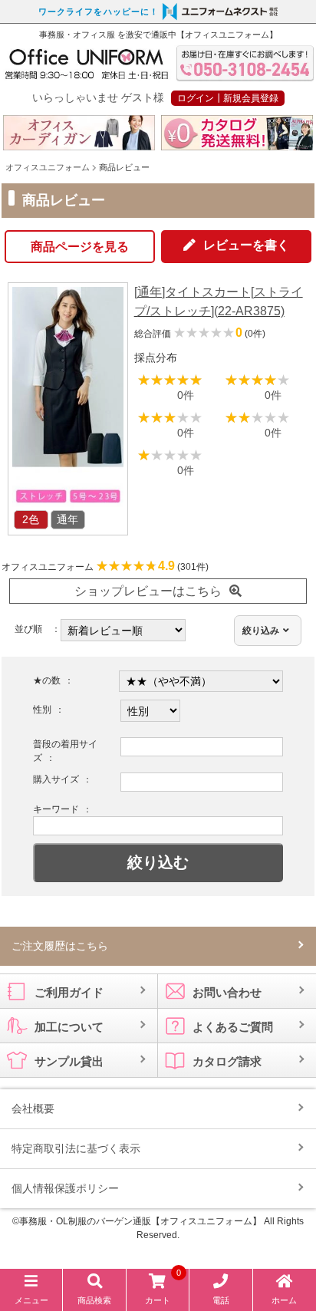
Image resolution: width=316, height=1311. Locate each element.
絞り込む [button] (158, 862)
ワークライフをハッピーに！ (98, 11)
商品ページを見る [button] (80, 246)
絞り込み (260, 630)
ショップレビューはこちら (148, 591)
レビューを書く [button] (246, 245)
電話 (220, 1300)
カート (163, 1289)
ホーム (284, 1300)
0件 (185, 395)
